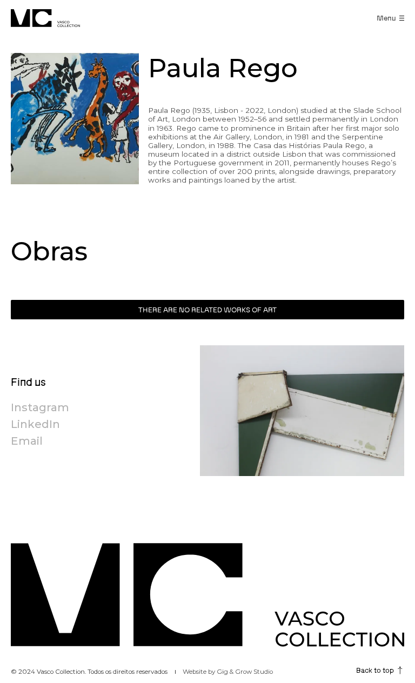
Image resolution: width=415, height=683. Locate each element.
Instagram (40, 407)
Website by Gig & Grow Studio (228, 671)
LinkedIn (35, 424)
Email (27, 440)
